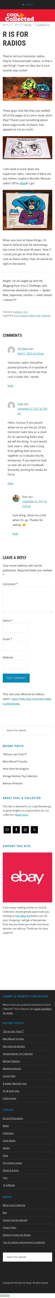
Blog (5, 1212)
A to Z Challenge (21, 315)
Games (6, 1148)
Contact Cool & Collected (15, 1220)
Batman (32, 315)
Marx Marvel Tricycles (15, 761)
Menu (29, 4)
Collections (18, 312)
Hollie (20, 404)
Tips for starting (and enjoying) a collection (24, 1242)
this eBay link (22, 916)
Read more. (21, 814)
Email (7, 639)
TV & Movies (9, 1185)
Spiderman (45, 315)
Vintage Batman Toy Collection (20, 776)
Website (8, 657)
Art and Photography (13, 1118)
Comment (10, 584)
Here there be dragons (16, 768)
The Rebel (22, 348)
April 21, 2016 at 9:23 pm (30, 353)
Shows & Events (11, 1170)
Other (5, 1155)
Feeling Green (9, 1098)
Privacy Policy (9, 1227)
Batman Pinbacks (13, 783)
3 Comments (42, 25)
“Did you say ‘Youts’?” (15, 754)
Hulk (38, 315)
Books (6, 1125)
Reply (10, 385)
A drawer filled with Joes (15, 1083)
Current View (9, 1076)
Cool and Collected (27, 17)
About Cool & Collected (14, 1205)
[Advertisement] (26, 963)
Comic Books (9, 1140)
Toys (26, 312)
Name (8, 620)
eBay (23, 183)
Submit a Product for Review (17, 1235)
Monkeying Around (12, 1068)
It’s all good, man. (11, 1091)
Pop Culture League (12, 1163)
